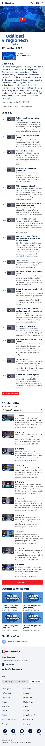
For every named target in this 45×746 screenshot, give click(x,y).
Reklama (26, 693)
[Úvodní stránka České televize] (11, 651)
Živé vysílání (6, 693)
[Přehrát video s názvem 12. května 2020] (22, 19)
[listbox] (22, 681)
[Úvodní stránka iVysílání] (8, 3)
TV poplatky (6, 697)
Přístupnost (27, 742)
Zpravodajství (7, 107)
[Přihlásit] (37, 3)
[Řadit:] (41, 409)
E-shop (4, 715)
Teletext (5, 702)
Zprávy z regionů (26, 107)
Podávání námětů (29, 715)
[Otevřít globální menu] (42, 3)
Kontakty (26, 724)
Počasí (4, 711)
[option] (9, 681)
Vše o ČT (5, 724)
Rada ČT (26, 706)
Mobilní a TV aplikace (9, 719)
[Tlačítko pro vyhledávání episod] (36, 410)
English (4, 742)
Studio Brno (27, 697)
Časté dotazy (28, 719)
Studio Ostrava (28, 702)
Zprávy (16, 107)
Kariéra (26, 711)
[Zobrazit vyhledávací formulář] (32, 3)
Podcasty (5, 706)
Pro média (27, 689)
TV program (6, 689)
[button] (22, 19)
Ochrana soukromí (15, 742)
